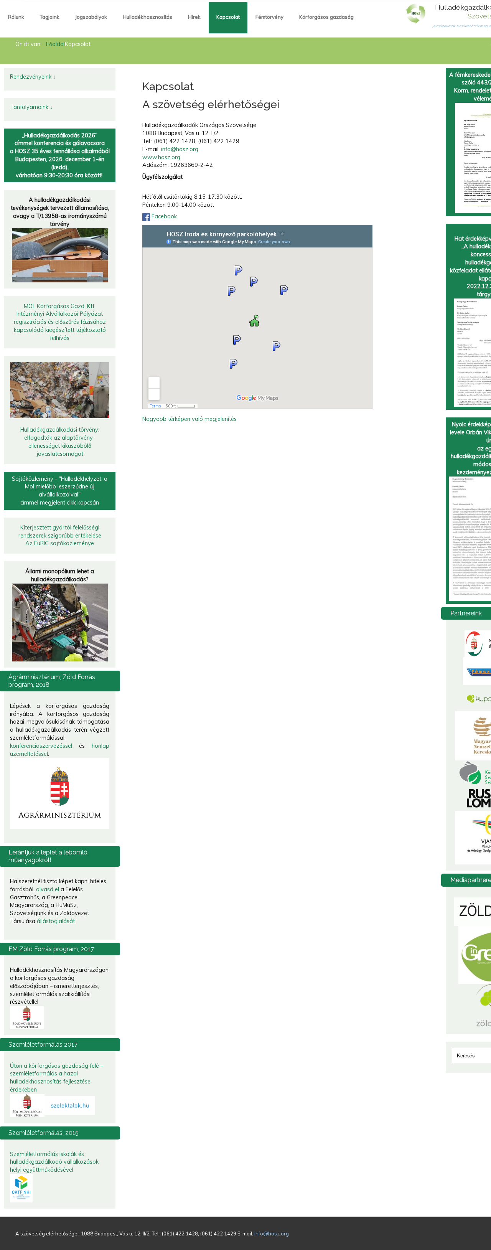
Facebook (164, 216)
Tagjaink (49, 17)
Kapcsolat (228, 17)
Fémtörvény (269, 17)
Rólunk (16, 17)
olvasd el (47, 889)
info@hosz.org (179, 149)
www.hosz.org (161, 157)
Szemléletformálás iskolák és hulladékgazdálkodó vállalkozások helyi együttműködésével (54, 1162)
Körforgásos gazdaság (326, 17)
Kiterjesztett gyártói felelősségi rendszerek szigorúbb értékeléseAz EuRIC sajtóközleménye (59, 535)
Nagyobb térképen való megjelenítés (189, 419)
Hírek (194, 17)
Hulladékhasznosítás (147, 17)
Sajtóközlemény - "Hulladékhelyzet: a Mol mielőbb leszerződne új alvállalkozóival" (59, 486)
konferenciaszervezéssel (41, 745)
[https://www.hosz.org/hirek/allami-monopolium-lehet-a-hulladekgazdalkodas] (60, 621)
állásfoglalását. (56, 921)
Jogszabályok (91, 17)
